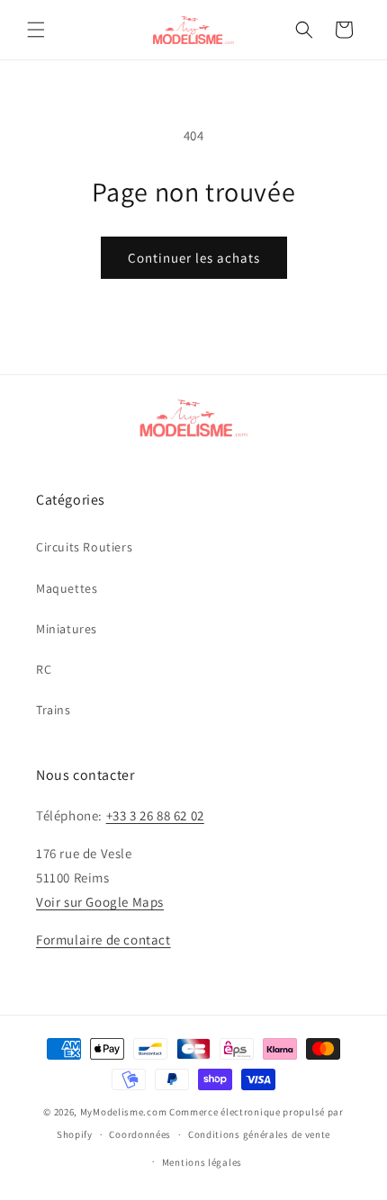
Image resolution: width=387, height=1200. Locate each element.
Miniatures (66, 629)
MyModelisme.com (123, 1112)
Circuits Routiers (84, 547)
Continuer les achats (194, 257)
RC (43, 669)
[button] (36, 29)
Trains (53, 710)
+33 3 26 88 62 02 (155, 815)
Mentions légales (202, 1162)
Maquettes (66, 588)
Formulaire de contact (103, 939)
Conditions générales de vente (259, 1134)
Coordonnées (140, 1134)
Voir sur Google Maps (100, 901)
